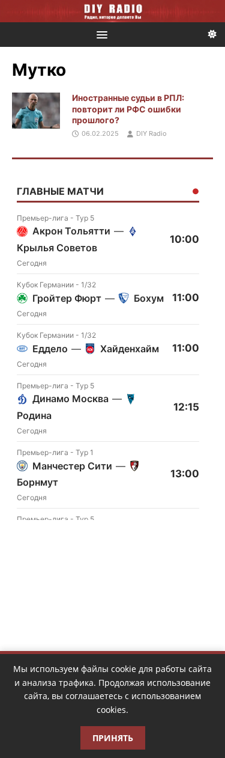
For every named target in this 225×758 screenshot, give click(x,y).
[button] (99, 34)
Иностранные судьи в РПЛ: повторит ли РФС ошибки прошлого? (128, 108)
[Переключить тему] (212, 34)
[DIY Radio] (112, 11)
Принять (112, 738)
